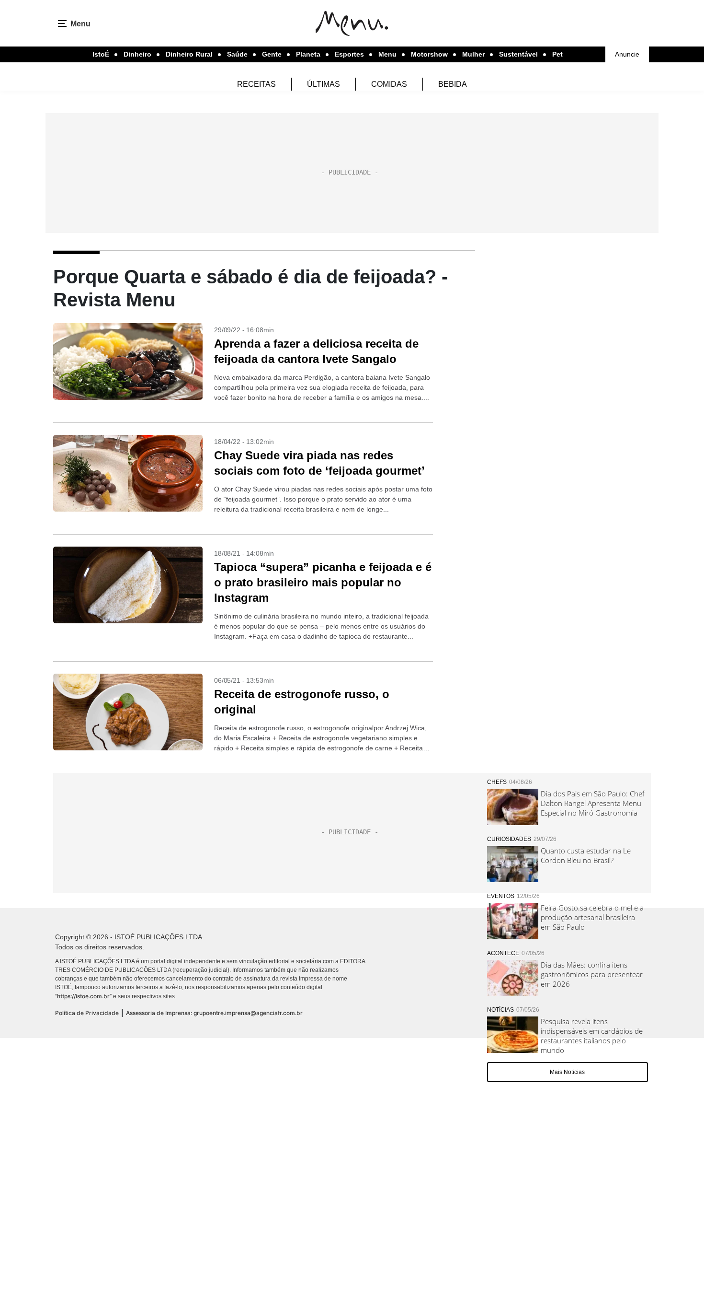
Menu (387, 54)
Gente (272, 54)
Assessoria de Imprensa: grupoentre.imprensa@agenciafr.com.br (214, 1012)
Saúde (237, 54)
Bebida (452, 84)
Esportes (349, 54)
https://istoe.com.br (83, 996)
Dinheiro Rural (189, 54)
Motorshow (429, 54)
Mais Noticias (567, 1072)
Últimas (323, 84)
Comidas (389, 84)
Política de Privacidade (87, 1012)
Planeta (308, 54)
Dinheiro (137, 54)
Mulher (473, 54)
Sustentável (518, 54)
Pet (557, 54)
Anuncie (627, 54)
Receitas (256, 84)
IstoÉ (100, 54)
